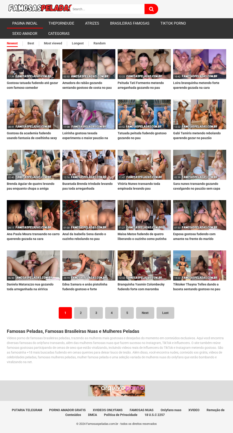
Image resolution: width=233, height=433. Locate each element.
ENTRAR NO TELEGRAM (116, 233)
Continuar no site (116, 247)
